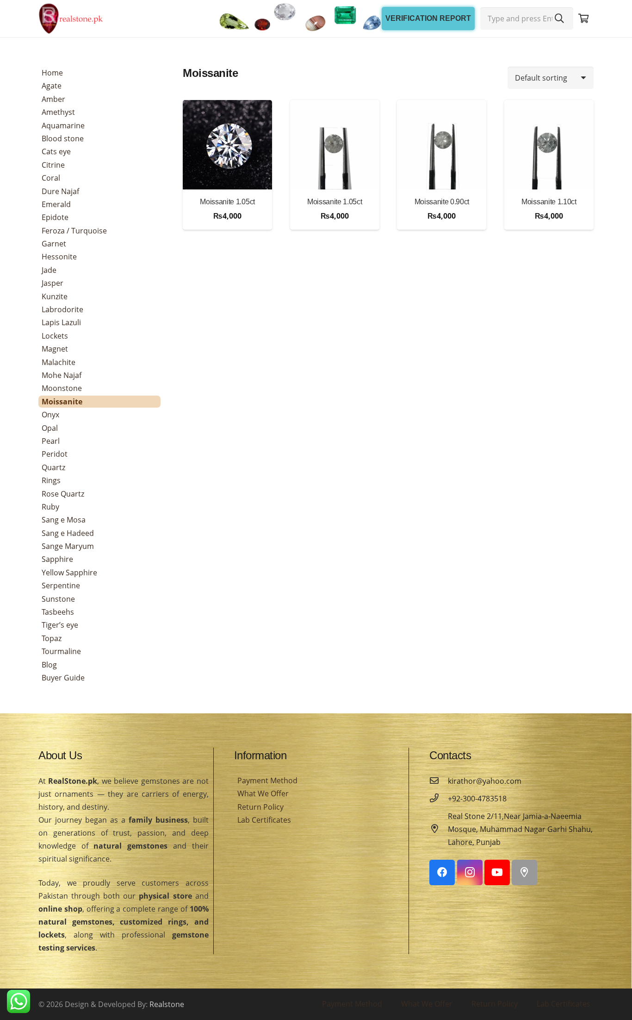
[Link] (70, 18)
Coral (51, 178)
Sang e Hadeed (68, 533)
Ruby (50, 507)
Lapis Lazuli (61, 322)
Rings (51, 480)
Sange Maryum (68, 546)
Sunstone (58, 599)
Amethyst (58, 112)
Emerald (56, 204)
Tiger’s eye (60, 625)
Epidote (55, 217)
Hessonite (59, 257)
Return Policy (260, 807)
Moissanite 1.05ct (227, 202)
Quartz (53, 467)
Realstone (166, 1004)
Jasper (52, 283)
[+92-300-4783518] (438, 798)
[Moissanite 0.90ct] (441, 144)
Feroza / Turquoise (74, 231)
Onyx (50, 414)
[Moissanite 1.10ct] (549, 144)
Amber (53, 99)
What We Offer (263, 793)
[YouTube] (497, 872)
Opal (50, 428)
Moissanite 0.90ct (442, 202)
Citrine (53, 165)
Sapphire (57, 559)
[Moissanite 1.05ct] (227, 144)
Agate (52, 86)
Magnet (55, 349)
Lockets (55, 336)
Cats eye (56, 151)
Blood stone (63, 138)
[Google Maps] (524, 872)
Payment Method (267, 780)
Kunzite (55, 296)
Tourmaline (61, 651)
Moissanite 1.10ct (548, 202)
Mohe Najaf (61, 375)
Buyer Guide (63, 678)
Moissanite (62, 402)
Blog (49, 665)
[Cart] (583, 18)
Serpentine (61, 585)
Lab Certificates (264, 820)
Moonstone (62, 388)
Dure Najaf (60, 191)
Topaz (52, 638)
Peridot (55, 454)
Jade (49, 270)
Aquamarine (63, 125)
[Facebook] (442, 872)
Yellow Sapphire (69, 572)
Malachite (58, 362)
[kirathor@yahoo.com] (438, 780)
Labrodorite (62, 309)
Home (52, 73)
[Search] (559, 18)
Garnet (54, 244)
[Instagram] (470, 872)
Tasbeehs (58, 612)
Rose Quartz (63, 494)
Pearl (51, 441)
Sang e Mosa (64, 520)
